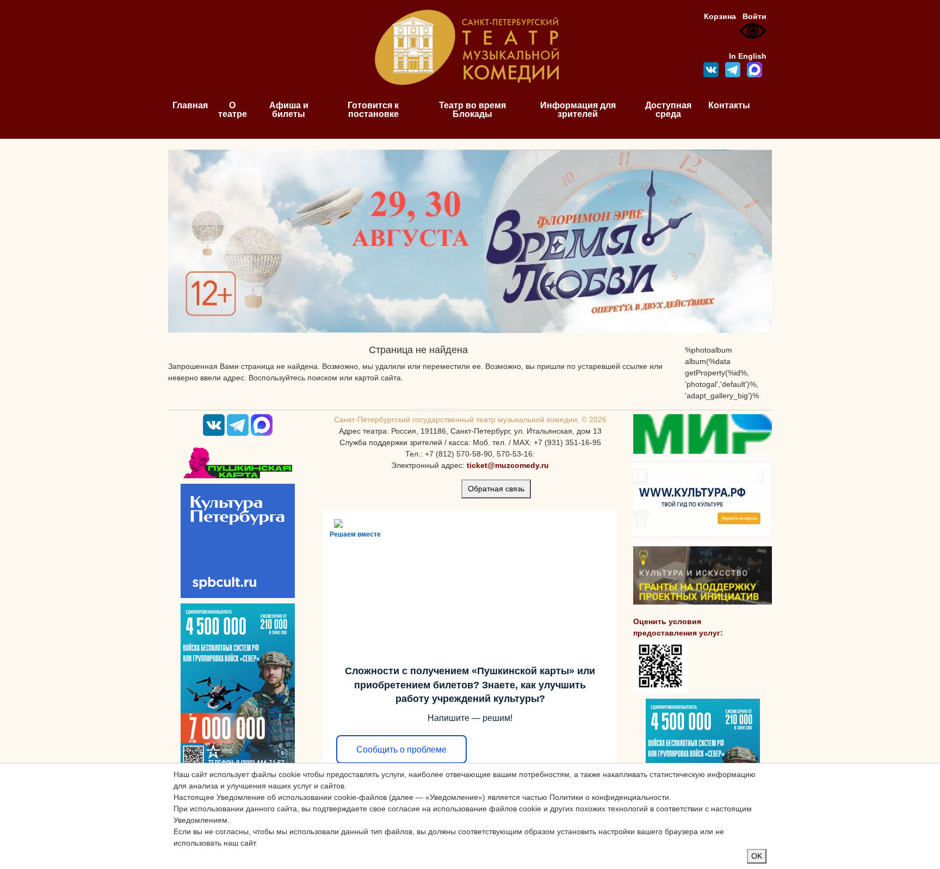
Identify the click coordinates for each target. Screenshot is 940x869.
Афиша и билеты (288, 110)
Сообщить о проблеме (401, 749)
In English (747, 56)
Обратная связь (496, 488)
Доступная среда (668, 110)
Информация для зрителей (578, 110)
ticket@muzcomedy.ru (508, 465)
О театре (232, 110)
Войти (754, 16)
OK (756, 856)
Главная (190, 105)
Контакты (729, 105)
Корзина (720, 16)
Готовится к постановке (373, 110)
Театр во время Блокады (472, 110)
